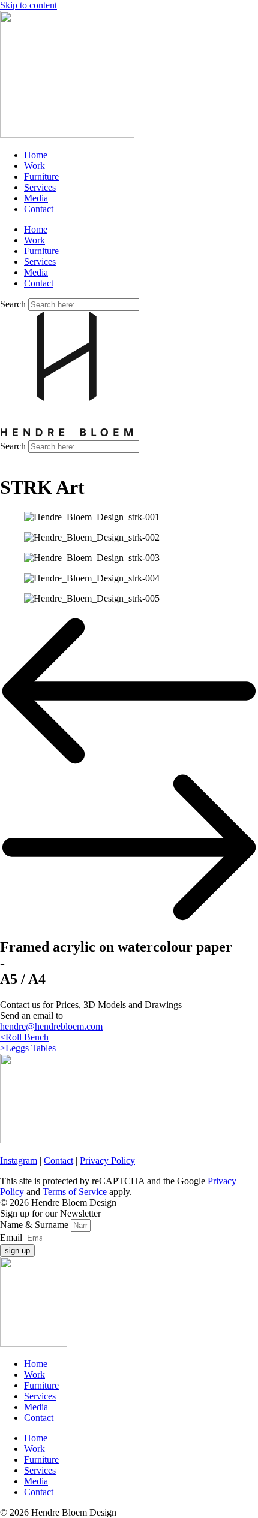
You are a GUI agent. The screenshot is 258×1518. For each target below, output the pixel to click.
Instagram (18, 1160)
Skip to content (28, 5)
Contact (38, 209)
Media (36, 198)
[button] (129, 692)
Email (12, 1237)
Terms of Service (75, 1192)
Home (35, 155)
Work (34, 166)
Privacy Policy (107, 1160)
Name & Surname (35, 1225)
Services (40, 187)
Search (13, 304)
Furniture (41, 176)
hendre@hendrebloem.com (51, 1026)
